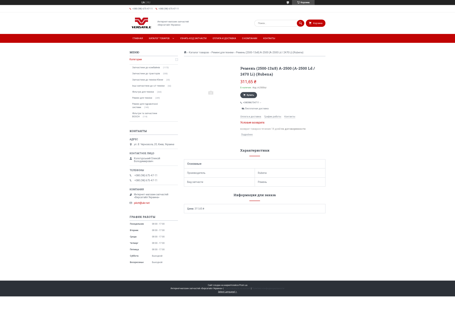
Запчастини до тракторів (146, 73)
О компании (249, 38)
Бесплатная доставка (257, 108)
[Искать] (300, 23)
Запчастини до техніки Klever (147, 79)
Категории (136, 59)
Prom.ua (243, 285)
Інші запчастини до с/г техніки (148, 85)
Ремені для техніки (223, 52)
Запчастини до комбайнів (146, 67)
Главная (138, 38)
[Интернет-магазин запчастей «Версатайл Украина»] (141, 29)
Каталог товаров (159, 38)
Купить (250, 95)
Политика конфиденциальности (268, 288)
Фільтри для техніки (143, 91)
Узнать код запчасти (193, 38)
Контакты (269, 38)
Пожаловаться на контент (237, 288)
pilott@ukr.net (142, 203)
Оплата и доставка (224, 38)
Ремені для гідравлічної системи (145, 105)
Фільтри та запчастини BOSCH (144, 115)
